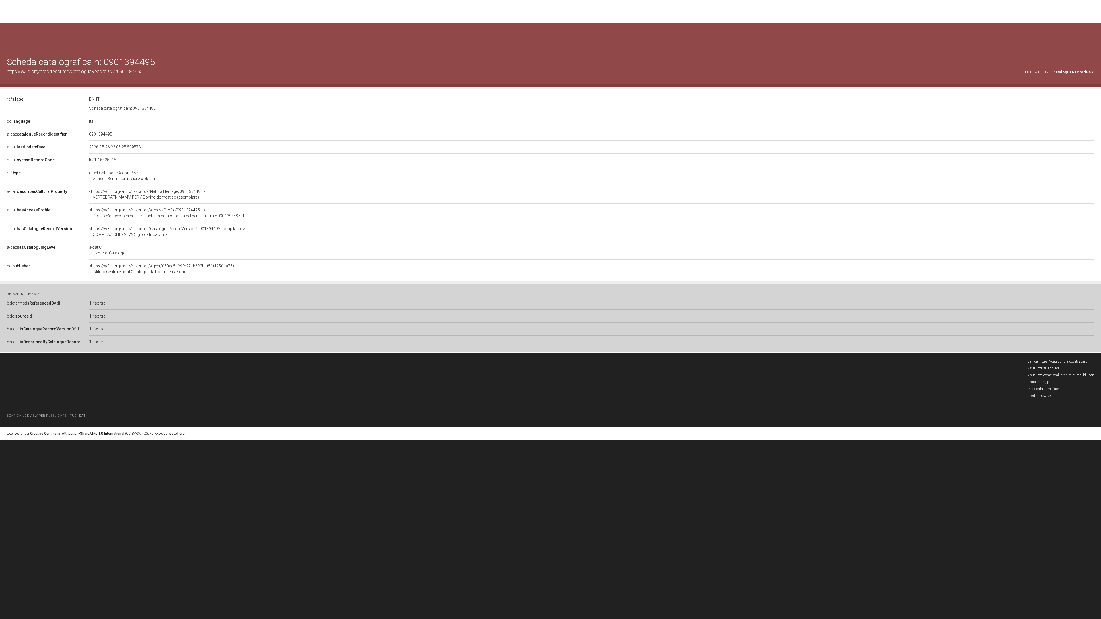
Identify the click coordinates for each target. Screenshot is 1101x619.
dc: (18, 121)
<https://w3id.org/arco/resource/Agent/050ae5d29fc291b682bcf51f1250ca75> (162, 269)
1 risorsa (97, 303)
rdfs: (15, 99)
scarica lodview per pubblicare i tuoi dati (47, 416)
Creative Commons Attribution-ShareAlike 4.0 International (77, 434)
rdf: (14, 173)
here (181, 434)
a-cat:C (107, 250)
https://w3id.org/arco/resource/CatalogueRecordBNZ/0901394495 (75, 71)
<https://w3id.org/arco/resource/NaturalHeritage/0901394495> (147, 194)
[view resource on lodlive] (1091, 37)
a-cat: (37, 134)
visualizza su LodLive (1043, 368)
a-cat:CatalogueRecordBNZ (122, 176)
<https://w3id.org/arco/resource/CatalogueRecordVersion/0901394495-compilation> (167, 231)
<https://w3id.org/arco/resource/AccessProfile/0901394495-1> (167, 213)
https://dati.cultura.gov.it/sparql (1064, 361)
